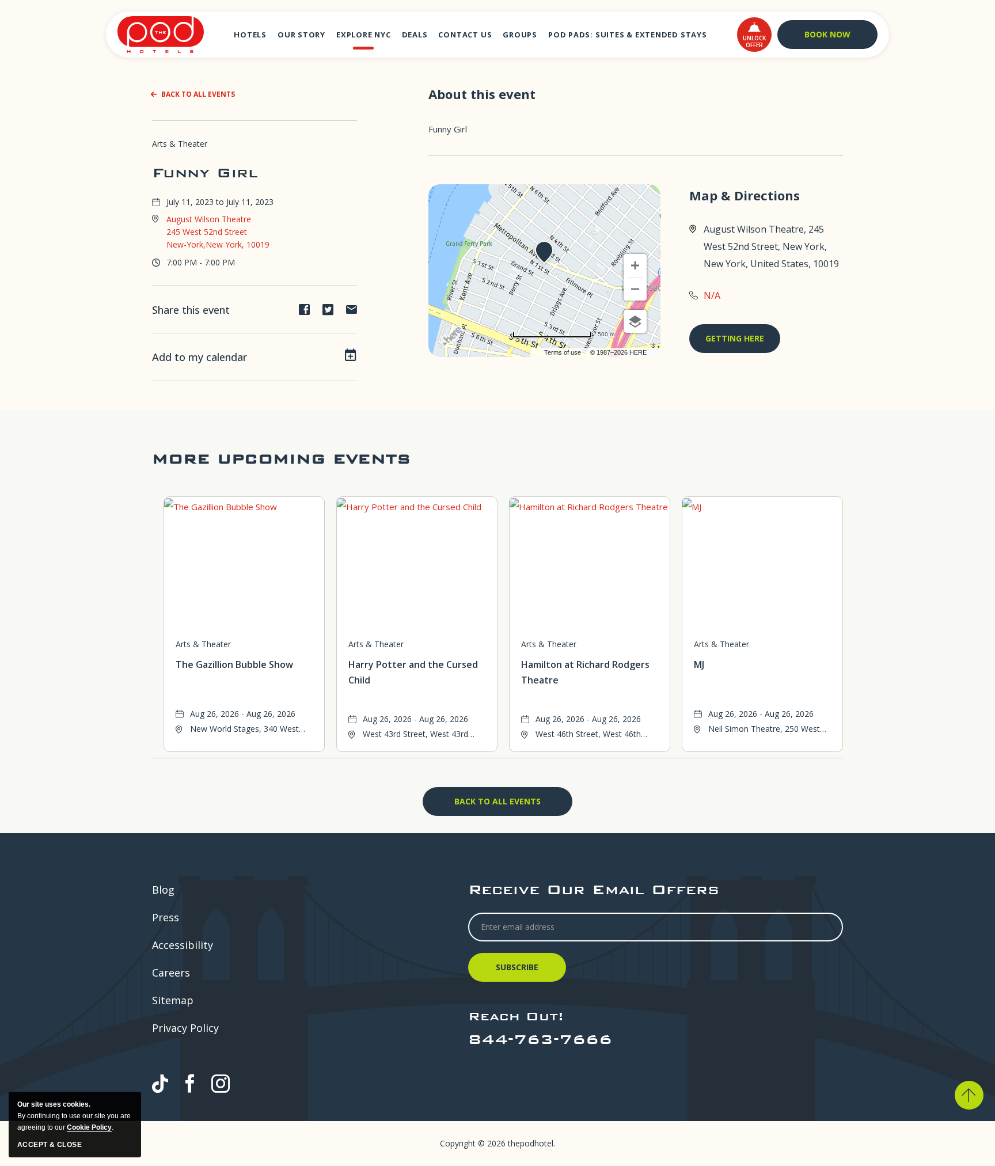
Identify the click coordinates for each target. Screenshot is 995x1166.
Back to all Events (198, 94)
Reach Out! (516, 1016)
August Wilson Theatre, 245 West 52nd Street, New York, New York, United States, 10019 (771, 246)
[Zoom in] (635, 265)
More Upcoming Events (281, 459)
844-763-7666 (540, 1039)
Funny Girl (205, 172)
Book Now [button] (827, 34)
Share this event (191, 310)
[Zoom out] (635, 289)
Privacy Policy (185, 1028)
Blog (163, 890)
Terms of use (562, 352)
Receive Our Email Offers (593, 889)
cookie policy (89, 1127)
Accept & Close (49, 1145)
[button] (754, 34)
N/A (712, 295)
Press (165, 917)
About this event (482, 93)
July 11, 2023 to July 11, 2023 (220, 201)
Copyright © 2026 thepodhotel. (497, 1143)
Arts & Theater (179, 143)
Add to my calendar (199, 357)
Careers (171, 972)
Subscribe (519, 972)
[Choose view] (635, 321)
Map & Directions (744, 195)
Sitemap (172, 1000)
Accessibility (182, 945)
